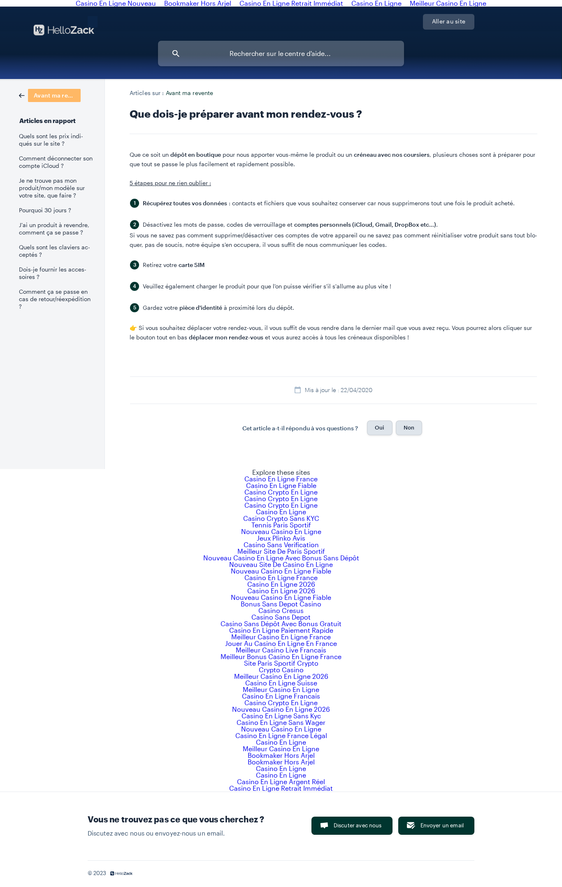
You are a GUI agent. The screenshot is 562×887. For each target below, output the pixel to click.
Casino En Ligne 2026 (281, 584)
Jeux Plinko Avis (281, 538)
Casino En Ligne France (281, 479)
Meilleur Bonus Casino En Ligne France (281, 656)
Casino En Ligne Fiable (281, 485)
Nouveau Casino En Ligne (281, 531)
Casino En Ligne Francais (281, 696)
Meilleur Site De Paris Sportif (281, 551)
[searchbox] (281, 53)
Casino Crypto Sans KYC (281, 518)
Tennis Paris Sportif (281, 525)
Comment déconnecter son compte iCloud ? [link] (56, 162)
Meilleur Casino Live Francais (281, 650)
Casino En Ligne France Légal (281, 735)
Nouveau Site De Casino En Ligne (281, 564)
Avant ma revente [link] (190, 92)
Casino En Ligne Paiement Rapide (281, 630)
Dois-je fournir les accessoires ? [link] (52, 273)
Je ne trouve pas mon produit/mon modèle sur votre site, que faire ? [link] (52, 188)
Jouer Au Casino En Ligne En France (281, 643)
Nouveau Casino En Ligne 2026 (281, 709)
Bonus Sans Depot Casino (281, 604)
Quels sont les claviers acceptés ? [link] (54, 251)
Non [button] (409, 427)
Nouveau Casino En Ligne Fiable (281, 571)
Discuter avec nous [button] (358, 825)
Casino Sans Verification (281, 544)
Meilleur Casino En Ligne (281, 689)
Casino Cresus (281, 610)
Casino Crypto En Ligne (281, 492)
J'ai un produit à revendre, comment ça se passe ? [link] (54, 229)
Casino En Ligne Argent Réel (281, 781)
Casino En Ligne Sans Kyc (281, 716)
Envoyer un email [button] (442, 825)
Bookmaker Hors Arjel (281, 755)
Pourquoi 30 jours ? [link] (45, 210)
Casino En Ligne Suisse (281, 683)
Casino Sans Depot (281, 617)
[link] (50, 94)
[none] (93, 21)
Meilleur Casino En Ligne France (281, 637)
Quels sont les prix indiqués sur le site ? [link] (51, 140)
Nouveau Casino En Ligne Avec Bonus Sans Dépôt (281, 558)
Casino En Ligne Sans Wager (281, 722)
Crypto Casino (281, 669)
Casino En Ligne (281, 511)
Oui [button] (379, 427)
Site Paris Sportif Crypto (281, 663)
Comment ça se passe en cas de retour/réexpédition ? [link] (55, 299)
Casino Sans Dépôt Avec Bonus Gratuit (281, 623)
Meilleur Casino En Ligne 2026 (281, 676)
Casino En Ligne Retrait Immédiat (281, 788)
